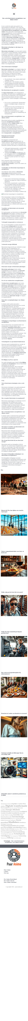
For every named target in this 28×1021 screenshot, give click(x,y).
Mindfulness (14, 822)
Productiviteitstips (9, 829)
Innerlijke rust (18, 815)
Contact (6, 871)
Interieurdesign (18, 817)
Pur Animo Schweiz (9, 880)
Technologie (7, 841)
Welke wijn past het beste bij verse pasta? (12, 592)
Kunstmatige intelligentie (10, 820)
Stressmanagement (6, 832)
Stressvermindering (18, 832)
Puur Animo (7, 870)
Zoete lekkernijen (17, 838)
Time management (14, 836)
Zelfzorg (10, 838)
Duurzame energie (13, 807)
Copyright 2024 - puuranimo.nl (14, 886)
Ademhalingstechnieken (6, 803)
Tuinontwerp (3, 838)
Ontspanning (9, 824)
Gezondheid (14, 813)
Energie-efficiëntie (13, 810)
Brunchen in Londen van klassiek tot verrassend (14, 713)
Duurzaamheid (5, 808)
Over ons (6, 873)
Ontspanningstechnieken (8, 825)
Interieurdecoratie (6, 817)
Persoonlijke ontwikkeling (13, 827)
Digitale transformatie (16, 806)
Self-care (21, 829)
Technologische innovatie (7, 834)
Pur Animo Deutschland (10, 879)
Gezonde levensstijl (6, 813)
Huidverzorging (9, 815)
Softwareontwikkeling (11, 830)
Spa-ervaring (19, 830)
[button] (14, 14)
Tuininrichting (22, 836)
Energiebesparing (5, 811)
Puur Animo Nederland (10, 882)
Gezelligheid (23, 811)
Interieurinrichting (6, 818)
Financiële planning (14, 811)
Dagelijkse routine (17, 803)
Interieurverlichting (15, 818)
